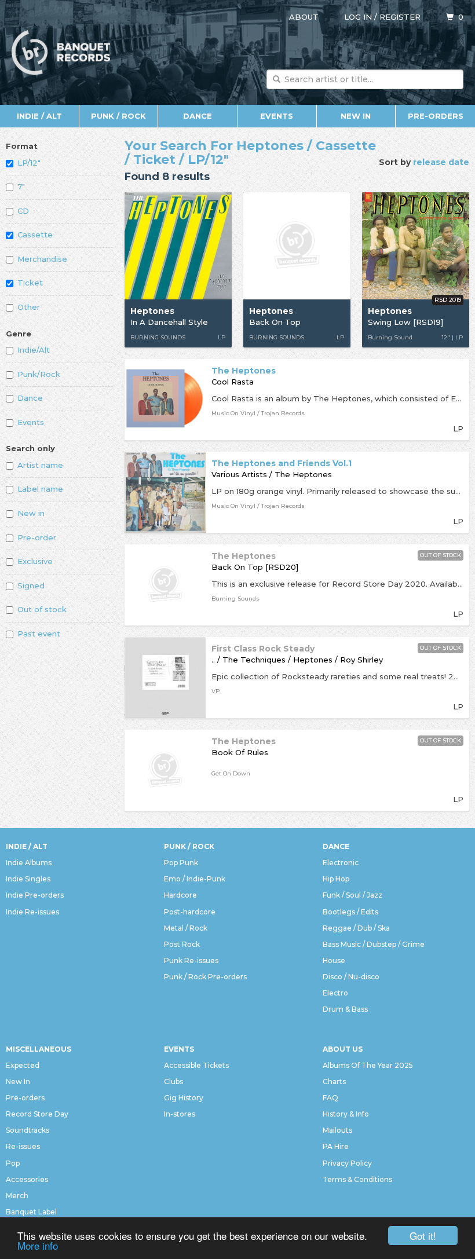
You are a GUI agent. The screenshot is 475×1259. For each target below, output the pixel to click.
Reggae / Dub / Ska (356, 928)
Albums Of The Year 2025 (368, 1065)
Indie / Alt (39, 115)
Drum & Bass (345, 1009)
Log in (358, 16)
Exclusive (35, 561)
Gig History (183, 1097)
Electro (335, 993)
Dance (197, 115)
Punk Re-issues (191, 960)
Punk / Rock (118, 115)
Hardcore (180, 895)
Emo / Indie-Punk (194, 878)
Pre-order (36, 537)
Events (276, 115)
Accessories (27, 1179)
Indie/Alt (33, 349)
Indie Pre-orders (35, 895)
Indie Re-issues (32, 911)
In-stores (179, 1114)
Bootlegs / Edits (350, 911)
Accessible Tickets (196, 1065)
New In (356, 115)
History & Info (346, 1114)
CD (23, 210)
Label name (40, 488)
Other (28, 307)
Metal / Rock (185, 928)
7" (21, 186)
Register (400, 16)
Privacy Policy (347, 1163)
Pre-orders (435, 115)
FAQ (330, 1097)
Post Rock (182, 944)
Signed (31, 585)
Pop (13, 1163)
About (304, 16)
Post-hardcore (189, 911)
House (334, 960)
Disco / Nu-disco (351, 976)
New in (31, 513)
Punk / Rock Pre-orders (205, 976)
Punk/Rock (38, 374)
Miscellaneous (38, 1049)
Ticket (30, 282)
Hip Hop (336, 878)
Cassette (35, 234)
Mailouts (337, 1130)
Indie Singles (28, 878)
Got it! (423, 1235)
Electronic (341, 862)
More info (37, 1245)
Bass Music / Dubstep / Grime (374, 944)
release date (441, 162)
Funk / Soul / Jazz (352, 895)
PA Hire (336, 1146)
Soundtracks (27, 1130)
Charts (334, 1081)
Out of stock (42, 609)
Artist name (40, 465)
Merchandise (42, 258)
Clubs (173, 1081)
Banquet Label (31, 1211)
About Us (343, 1049)
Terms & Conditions (357, 1179)
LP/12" (29, 162)
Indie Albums (29, 862)
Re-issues (23, 1146)
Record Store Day (37, 1114)
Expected (22, 1065)
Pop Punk (181, 862)
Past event (38, 633)
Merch (17, 1195)
